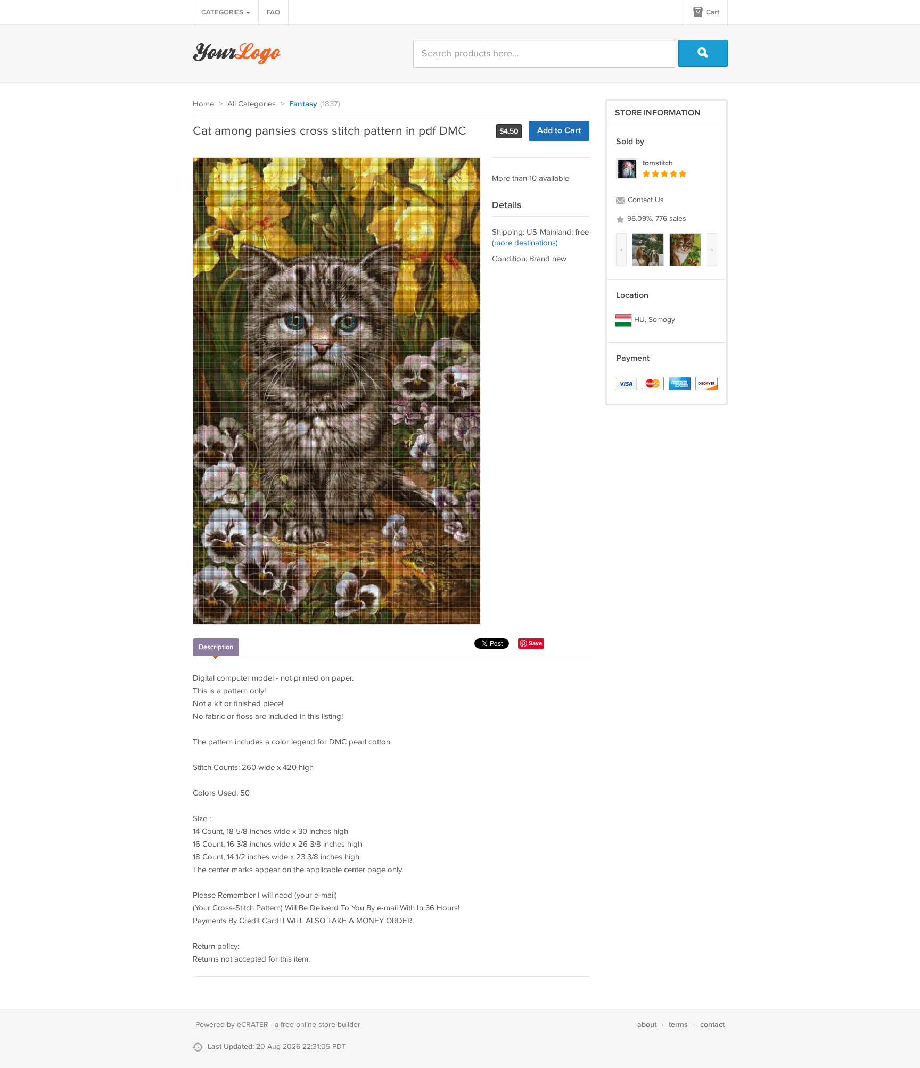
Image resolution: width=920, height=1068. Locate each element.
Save (535, 643)
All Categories (251, 104)
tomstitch (658, 163)
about (646, 1024)
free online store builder (320, 1025)
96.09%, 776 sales (655, 218)
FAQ (273, 12)
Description (216, 647)
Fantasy (303, 104)
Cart (711, 12)
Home (203, 104)
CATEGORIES (223, 12)
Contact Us (645, 200)
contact (712, 1024)
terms (678, 1024)
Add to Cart (559, 131)
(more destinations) (525, 242)
